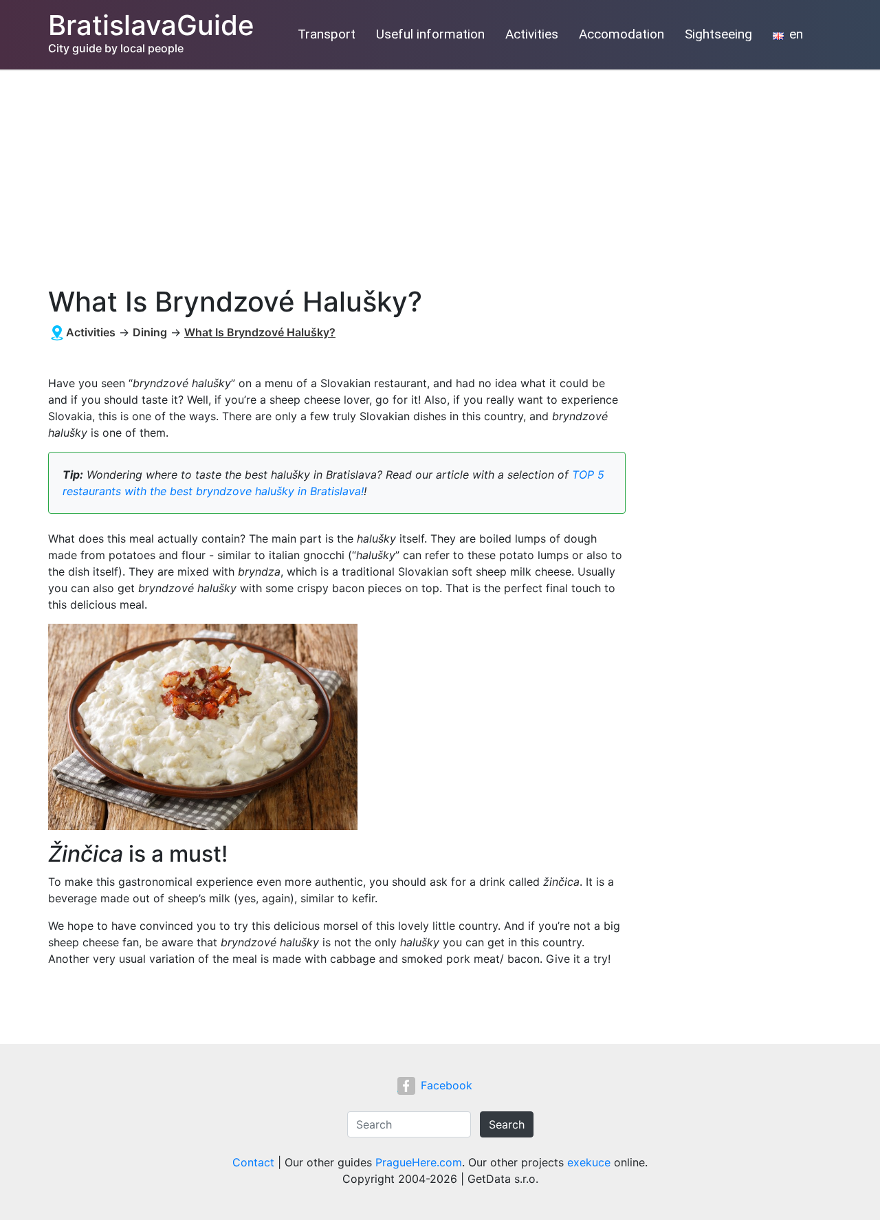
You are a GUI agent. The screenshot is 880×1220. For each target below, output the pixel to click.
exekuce (588, 1162)
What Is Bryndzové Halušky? (260, 332)
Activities (531, 34)
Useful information (430, 34)
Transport (326, 34)
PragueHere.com (418, 1162)
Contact (253, 1162)
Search (507, 1124)
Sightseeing (718, 34)
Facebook (446, 1085)
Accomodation (621, 34)
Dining (150, 332)
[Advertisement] (440, 172)
